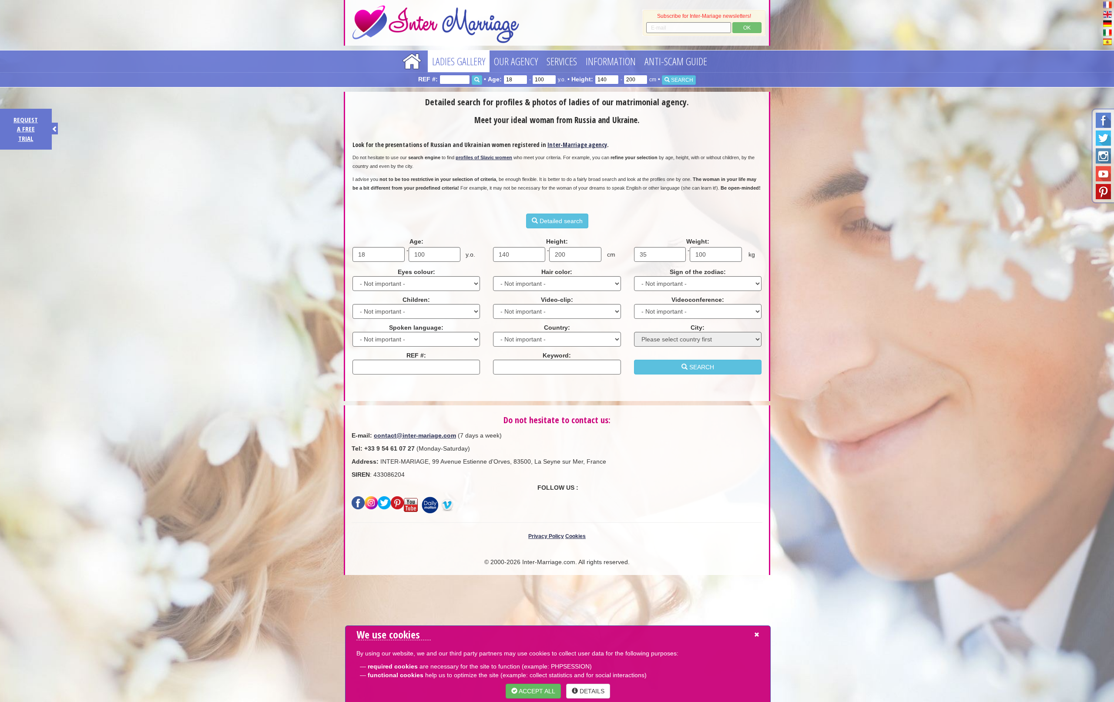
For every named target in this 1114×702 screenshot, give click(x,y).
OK (747, 28)
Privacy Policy (546, 536)
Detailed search (560, 220)
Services (562, 61)
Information (611, 61)
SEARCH (681, 80)
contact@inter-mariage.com (415, 435)
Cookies (575, 536)
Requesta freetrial (25, 129)
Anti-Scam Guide (675, 61)
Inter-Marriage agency (577, 144)
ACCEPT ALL (536, 691)
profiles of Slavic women (484, 157)
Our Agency (516, 61)
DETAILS (591, 691)
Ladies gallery (458, 61)
